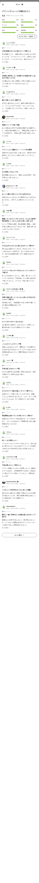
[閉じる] (3, 4)
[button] (19, 52)
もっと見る (18, 535)
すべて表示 (5, 62)
